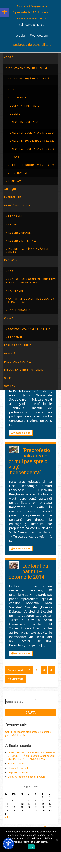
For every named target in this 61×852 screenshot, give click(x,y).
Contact (10, 386)
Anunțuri (11, 189)
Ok (31, 847)
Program (15, 216)
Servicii (13, 224)
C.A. (12, 89)
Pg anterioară (15, 670)
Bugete (15, 113)
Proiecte (11, 260)
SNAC (12, 271)
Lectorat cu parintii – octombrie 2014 (28, 571)
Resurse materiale (22, 240)
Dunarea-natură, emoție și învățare (26, 776)
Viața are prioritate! (18, 772)
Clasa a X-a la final (18, 768)
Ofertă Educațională (20, 205)
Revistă (10, 353)
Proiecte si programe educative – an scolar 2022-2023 (31, 281)
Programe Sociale (18, 361)
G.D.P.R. (9, 378)
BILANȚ (14, 157)
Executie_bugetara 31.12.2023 (32, 140)
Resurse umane (19, 232)
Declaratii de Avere (24, 105)
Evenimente (12, 197)
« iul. (8, 817)
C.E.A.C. (9, 318)
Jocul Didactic (19, 310)
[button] (4, 12)
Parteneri (15, 290)
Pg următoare (15, 678)
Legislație (15, 181)
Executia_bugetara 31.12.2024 (32, 132)
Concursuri (18, 173)
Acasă (9, 56)
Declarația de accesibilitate (32, 44)
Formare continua (18, 345)
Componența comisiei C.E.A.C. (29, 329)
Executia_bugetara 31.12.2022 (32, 149)
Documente (18, 97)
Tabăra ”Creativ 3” (17, 763)
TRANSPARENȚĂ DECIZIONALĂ (30, 78)
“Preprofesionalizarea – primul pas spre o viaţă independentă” (29, 461)
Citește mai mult (22, 433)
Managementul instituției (27, 67)
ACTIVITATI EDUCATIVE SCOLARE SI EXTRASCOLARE (31, 300)
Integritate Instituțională (24, 369)
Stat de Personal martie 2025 (32, 165)
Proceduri (15, 337)
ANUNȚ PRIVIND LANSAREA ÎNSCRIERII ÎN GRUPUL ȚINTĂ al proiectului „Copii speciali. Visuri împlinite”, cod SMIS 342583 (32, 756)
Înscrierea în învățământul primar (27, 251)
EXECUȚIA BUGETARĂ (24, 122)
